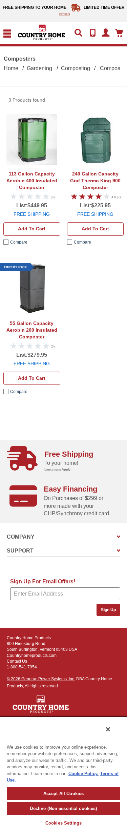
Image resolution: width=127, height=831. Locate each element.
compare (18, 242)
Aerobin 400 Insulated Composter (31, 180)
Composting (75, 68)
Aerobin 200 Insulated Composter (31, 329)
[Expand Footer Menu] (118, 537)
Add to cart (31, 228)
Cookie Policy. (83, 773)
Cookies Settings (63, 823)
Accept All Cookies (63, 793)
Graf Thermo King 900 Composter (95, 180)
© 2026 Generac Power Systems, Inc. (41, 679)
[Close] (108, 729)
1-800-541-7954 (22, 667)
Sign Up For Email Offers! (42, 581)
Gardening (39, 68)
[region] (63, 773)
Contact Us (17, 661)
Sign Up (108, 609)
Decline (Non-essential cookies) (63, 808)
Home (11, 68)
